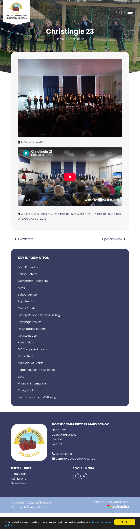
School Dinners (28, 295)
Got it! (125, 522)
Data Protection (28, 267)
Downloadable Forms (32, 329)
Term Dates (18, 474)
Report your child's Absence (36, 370)
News (21, 288)
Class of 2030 (38, 219)
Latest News (76, 39)
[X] (83, 476)
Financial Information (32, 384)
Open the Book (112, 239)
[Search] (120, 12)
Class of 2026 (67, 214)
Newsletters (25, 356)
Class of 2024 (49, 214)
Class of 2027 (86, 214)
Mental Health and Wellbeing (37, 397)
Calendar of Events (30, 363)
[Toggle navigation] (131, 12)
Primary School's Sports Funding (39, 315)
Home (60, 39)
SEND (21, 377)
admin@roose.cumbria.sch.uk (75, 459)
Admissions (18, 479)
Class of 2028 (104, 214)
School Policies (28, 274)
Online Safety (27, 308)
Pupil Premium (27, 301)
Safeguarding (27, 390)
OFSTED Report (27, 336)
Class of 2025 (30, 214)
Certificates (25, 239)
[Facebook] (76, 476)
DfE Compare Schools (32, 349)
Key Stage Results (29, 322)
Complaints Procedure (33, 281)
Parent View (26, 342)
